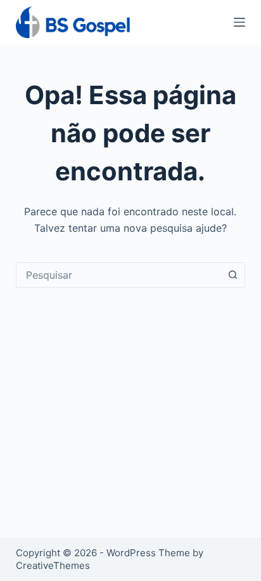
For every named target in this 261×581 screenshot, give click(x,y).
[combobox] (118, 275)
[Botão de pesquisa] (232, 275)
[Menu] (239, 22)
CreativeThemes (53, 565)
